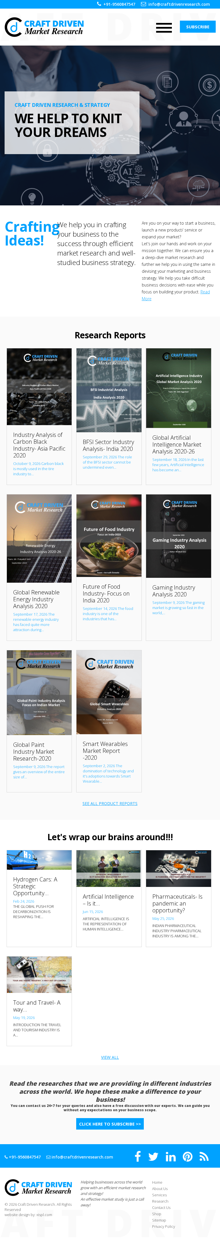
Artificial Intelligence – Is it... (108, 900)
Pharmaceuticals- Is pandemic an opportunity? (177, 903)
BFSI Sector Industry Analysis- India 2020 (108, 445)
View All (110, 1057)
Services (159, 1194)
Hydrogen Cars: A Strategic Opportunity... (35, 886)
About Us (160, 1188)
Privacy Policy (163, 1226)
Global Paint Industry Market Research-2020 (33, 751)
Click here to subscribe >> (110, 1124)
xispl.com (44, 1214)
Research (160, 1201)
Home (157, 1182)
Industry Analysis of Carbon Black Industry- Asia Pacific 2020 (39, 445)
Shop (156, 1213)
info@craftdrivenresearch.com (179, 4)
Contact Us (161, 1207)
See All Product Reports (110, 803)
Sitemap (159, 1220)
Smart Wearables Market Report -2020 (105, 750)
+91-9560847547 (119, 4)
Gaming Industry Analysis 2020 (173, 591)
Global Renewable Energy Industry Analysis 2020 (36, 599)
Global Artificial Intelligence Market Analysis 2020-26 (176, 444)
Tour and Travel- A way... (36, 1006)
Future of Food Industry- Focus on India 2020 (106, 593)
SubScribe (197, 27)
